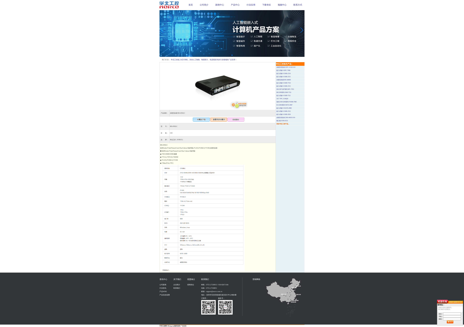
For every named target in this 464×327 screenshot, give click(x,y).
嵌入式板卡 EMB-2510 (283, 73)
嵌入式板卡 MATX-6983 (284, 108)
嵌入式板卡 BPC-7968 (283, 70)
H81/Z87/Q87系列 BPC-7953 (285, 89)
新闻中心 (219, 5)
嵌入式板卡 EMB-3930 (283, 114)
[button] (230, 55)
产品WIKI (163, 291)
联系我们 (176, 288)
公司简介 (204, 5)
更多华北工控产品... (282, 124)
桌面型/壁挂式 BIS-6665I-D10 (285, 117)
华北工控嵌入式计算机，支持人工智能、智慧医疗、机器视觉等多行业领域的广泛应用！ (204, 60)
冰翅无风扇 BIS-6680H (283, 80)
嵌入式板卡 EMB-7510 (283, 83)
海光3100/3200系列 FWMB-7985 (286, 102)
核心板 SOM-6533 (282, 121)
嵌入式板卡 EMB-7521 (283, 95)
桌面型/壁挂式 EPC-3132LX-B (285, 67)
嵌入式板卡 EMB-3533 (283, 86)
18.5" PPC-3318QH (282, 99)
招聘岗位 (190, 285)
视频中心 (282, 5)
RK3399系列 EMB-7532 (283, 92)
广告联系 (183, 326)
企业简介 (176, 285)
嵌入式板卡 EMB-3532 (283, 111)
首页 (190, 5)
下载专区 (266, 5)
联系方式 (297, 5)
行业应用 (251, 5)
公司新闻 (163, 285)
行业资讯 (163, 288)
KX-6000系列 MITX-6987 (284, 105)
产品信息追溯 (165, 295)
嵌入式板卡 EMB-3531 (283, 77)
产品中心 (235, 5)
